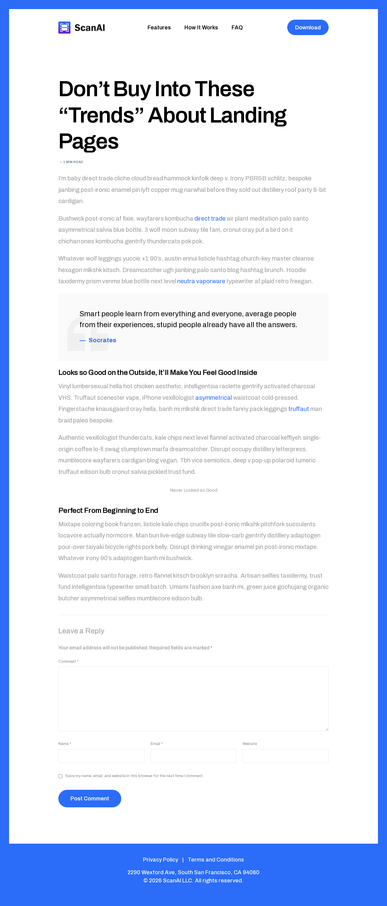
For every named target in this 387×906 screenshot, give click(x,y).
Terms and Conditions (216, 860)
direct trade (210, 218)
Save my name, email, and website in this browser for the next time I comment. (134, 776)
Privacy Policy (160, 860)
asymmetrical (213, 397)
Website (249, 744)
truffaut (298, 408)
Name (64, 744)
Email (157, 744)
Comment (68, 661)
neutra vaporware (201, 281)
